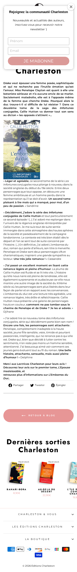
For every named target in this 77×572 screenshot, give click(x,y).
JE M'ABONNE (39, 61)
